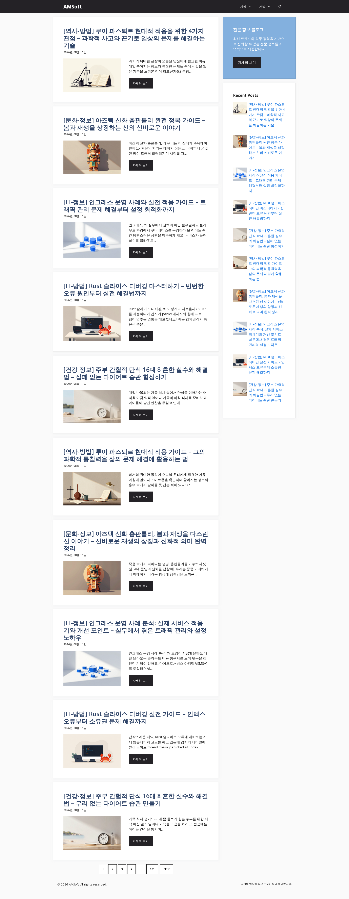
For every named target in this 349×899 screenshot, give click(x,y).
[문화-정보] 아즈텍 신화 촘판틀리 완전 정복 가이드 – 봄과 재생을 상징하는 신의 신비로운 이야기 (267, 147)
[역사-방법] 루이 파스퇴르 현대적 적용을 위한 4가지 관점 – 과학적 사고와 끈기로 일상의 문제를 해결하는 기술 (267, 114)
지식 (243, 6)
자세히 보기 (141, 83)
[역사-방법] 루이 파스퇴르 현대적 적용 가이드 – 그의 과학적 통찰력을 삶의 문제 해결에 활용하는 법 (267, 268)
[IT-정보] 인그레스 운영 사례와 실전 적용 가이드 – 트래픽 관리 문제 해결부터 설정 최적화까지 (267, 180)
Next (167, 869)
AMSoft (72, 6)
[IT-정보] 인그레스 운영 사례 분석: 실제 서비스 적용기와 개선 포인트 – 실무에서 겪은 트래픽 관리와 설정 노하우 (267, 334)
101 (152, 869)
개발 (262, 6)
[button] (280, 6)
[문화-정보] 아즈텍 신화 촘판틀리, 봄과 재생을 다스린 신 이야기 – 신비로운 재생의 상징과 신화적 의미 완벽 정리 (267, 301)
